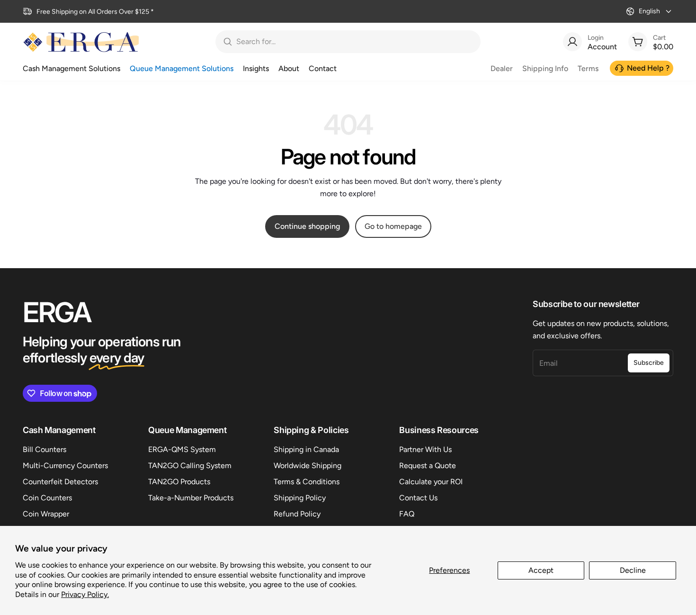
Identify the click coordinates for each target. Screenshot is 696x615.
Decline (633, 570)
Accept (540, 570)
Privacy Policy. (85, 594)
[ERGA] (81, 41)
